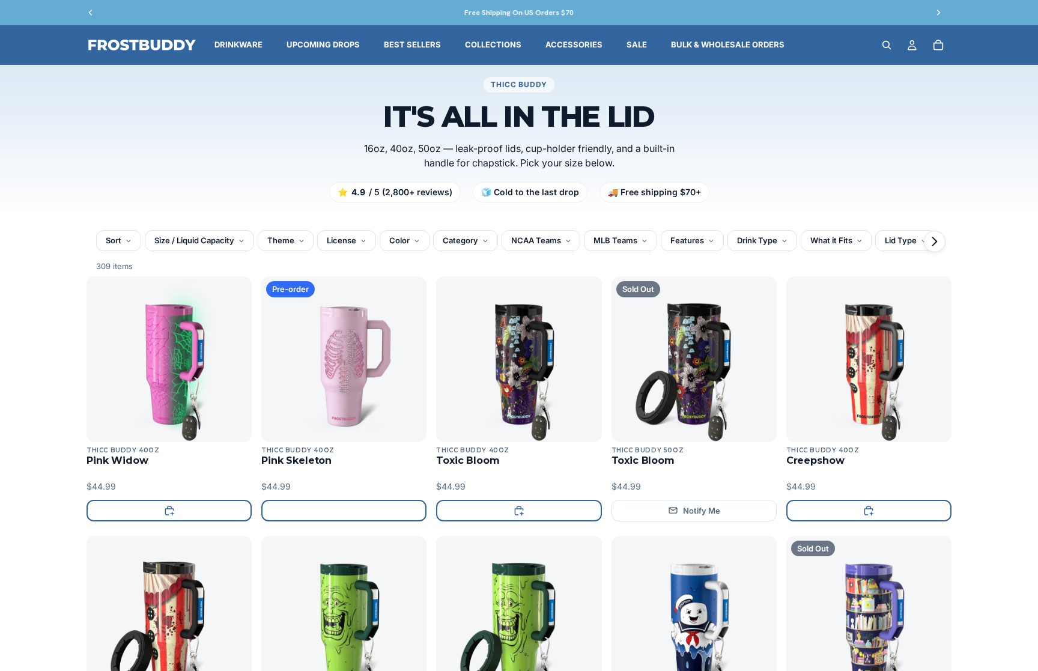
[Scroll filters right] (934, 241)
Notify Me (701, 510)
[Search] (886, 45)
